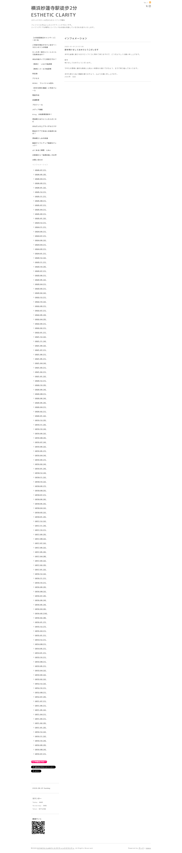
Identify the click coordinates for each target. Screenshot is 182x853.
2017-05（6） (41, 552)
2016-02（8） (41, 618)
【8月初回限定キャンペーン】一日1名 (44, 39)
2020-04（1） (41, 407)
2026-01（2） (41, 188)
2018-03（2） (41, 512)
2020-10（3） (41, 385)
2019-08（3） (41, 438)
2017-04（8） (41, 556)
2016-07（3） (41, 596)
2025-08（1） (41, 201)
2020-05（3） (41, 403)
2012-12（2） (41, 684)
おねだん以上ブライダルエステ (44, 126)
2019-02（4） (41, 464)
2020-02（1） (41, 411)
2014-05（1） (41, 648)
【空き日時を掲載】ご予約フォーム (44, 89)
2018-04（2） (41, 508)
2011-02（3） (41, 723)
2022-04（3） (41, 319)
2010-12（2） (41, 732)
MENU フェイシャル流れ (43, 83)
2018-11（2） (41, 477)
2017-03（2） (41, 561)
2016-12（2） (41, 574)
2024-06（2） (41, 240)
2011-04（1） (41, 714)
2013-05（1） (41, 666)
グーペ (141, 848)
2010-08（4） (41, 749)
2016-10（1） (41, 583)
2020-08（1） (41, 394)
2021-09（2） (41, 346)
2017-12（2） (41, 521)
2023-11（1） (41, 262)
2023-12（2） (41, 258)
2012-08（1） (41, 692)
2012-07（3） (41, 697)
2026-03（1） (41, 183)
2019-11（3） (41, 425)
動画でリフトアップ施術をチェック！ (44, 144)
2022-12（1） (41, 297)
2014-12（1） (41, 640)
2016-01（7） (41, 622)
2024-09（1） (41, 232)
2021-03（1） (41, 368)
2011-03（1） (41, 719)
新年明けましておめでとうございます (82, 49)
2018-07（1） (41, 495)
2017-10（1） (41, 530)
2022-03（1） (41, 324)
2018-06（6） (41, 499)
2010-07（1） (41, 754)
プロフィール (37, 105)
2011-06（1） (41, 706)
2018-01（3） (41, 517)
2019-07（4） (41, 442)
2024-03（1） (41, 249)
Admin (148, 848)
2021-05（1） (41, 359)
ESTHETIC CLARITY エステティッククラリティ (55, 848)
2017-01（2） (41, 569)
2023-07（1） (41, 271)
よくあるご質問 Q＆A (41, 150)
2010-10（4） (41, 741)
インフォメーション (40, 164)
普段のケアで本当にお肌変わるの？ (44, 132)
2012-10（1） (41, 688)
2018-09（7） (41, 486)
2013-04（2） (41, 670)
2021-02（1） (41, 372)
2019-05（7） (41, 451)
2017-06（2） (41, 548)
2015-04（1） (41, 631)
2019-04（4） (41, 455)
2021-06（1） (41, 354)
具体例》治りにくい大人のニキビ (44, 120)
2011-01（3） (41, 728)
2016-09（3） (41, 587)
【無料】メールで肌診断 (41, 69)
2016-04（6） (41, 609)
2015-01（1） (41, 635)
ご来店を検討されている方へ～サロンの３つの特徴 (44, 46)
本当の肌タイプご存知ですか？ (44, 59)
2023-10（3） (41, 267)
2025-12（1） (41, 192)
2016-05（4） (41, 605)
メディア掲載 (37, 109)
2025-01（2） (41, 218)
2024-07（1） (41, 236)
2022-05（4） (41, 315)
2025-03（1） (41, 214)
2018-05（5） (41, 504)
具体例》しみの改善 (40, 138)
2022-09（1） (41, 306)
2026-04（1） (41, 179)
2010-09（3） (41, 745)
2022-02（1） (41, 328)
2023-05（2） (41, 280)
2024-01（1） (41, 253)
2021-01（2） (41, 376)
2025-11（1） (41, 196)
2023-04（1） (41, 284)
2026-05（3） (41, 174)
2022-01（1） (41, 332)
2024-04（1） (41, 245)
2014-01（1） (41, 653)
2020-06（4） (41, 398)
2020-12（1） (41, 381)
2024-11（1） (41, 227)
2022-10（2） (41, 302)
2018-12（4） (41, 473)
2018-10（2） (41, 482)
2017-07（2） (41, 543)
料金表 (35, 73)
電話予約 (35, 95)
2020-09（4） (41, 390)
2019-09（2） (41, 433)
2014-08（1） (41, 644)
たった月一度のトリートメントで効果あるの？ (44, 53)
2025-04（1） (41, 210)
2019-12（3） (41, 420)
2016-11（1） (41, 578)
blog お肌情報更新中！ (42, 114)
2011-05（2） (41, 710)
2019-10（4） (41, 429)
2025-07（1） (41, 205)
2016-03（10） (41, 613)
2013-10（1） (41, 657)
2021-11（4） (41, 341)
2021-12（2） (41, 337)
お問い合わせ (37, 160)
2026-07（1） (41, 170)
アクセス (35, 78)
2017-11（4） (41, 526)
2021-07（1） (41, 350)
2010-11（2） (41, 736)
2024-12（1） (41, 223)
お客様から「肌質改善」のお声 (44, 155)
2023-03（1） (41, 289)
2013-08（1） (41, 662)
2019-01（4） (41, 469)
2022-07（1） (41, 311)
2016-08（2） (41, 591)
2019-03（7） (41, 460)
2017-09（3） (41, 534)
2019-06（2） (41, 447)
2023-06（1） (41, 275)
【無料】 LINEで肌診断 (42, 64)
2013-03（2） (41, 675)
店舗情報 (35, 100)
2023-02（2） (41, 293)
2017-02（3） (41, 565)
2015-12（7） (41, 627)
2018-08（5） (41, 490)
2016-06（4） (41, 600)
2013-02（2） (41, 679)
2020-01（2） (41, 416)
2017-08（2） (41, 539)
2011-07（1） (41, 701)
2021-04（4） (41, 363)
